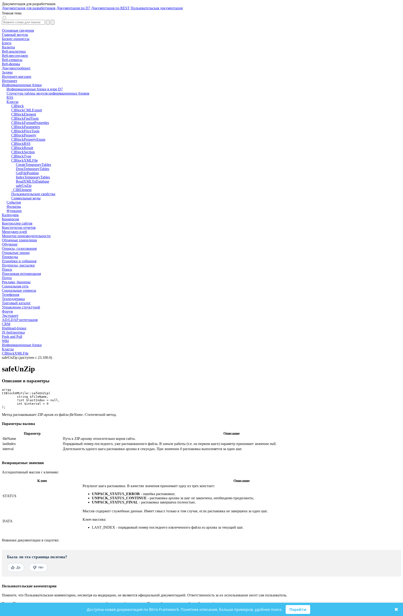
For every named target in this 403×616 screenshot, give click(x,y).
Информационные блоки (22, 345)
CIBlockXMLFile (15, 353)
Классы (8, 349)
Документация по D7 (73, 8)
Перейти (297, 609)
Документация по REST (110, 8)
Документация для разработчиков (29, 8)
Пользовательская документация (157, 8)
